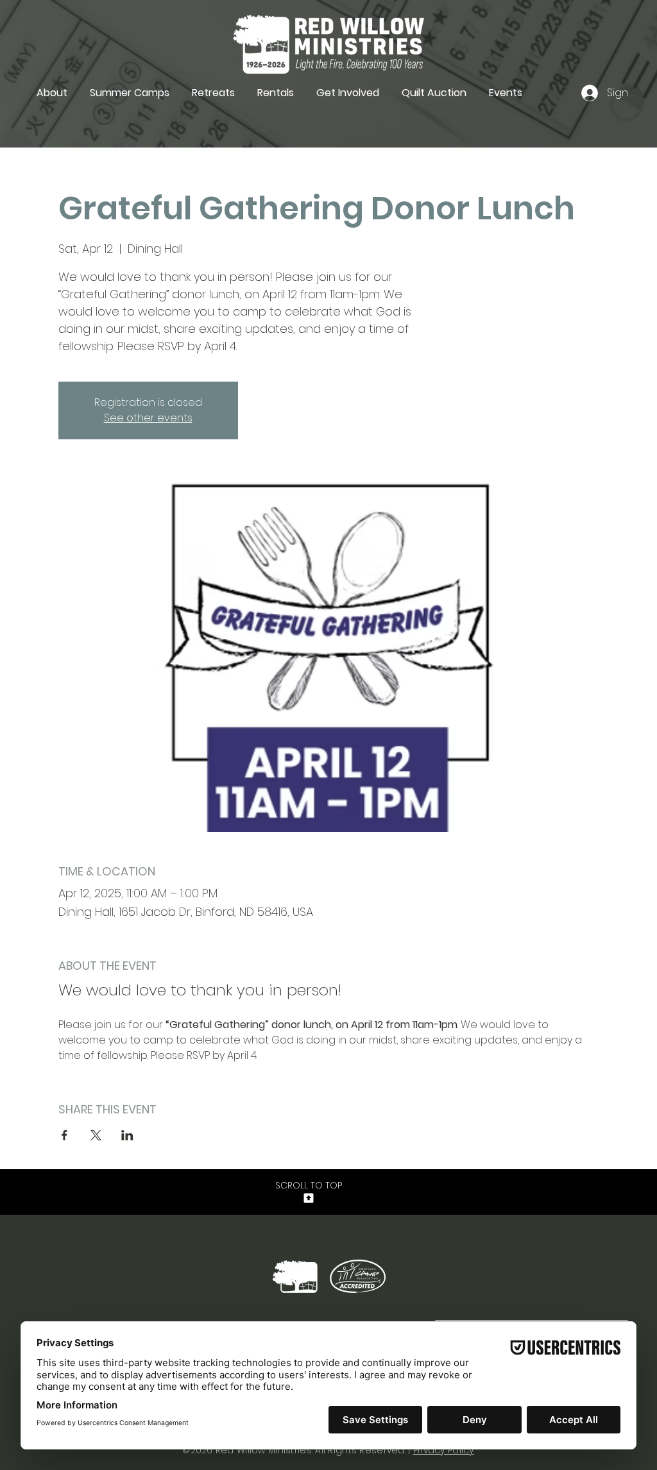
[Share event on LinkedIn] (127, 1135)
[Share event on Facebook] (64, 1135)
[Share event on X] (96, 1135)
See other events (148, 417)
